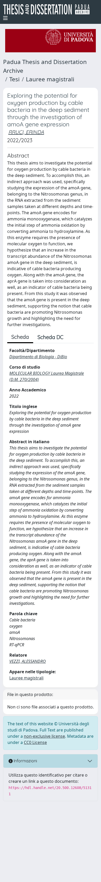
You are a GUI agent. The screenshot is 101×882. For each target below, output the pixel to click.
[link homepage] (48, 9)
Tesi (14, 79)
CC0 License (35, 742)
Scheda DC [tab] (50, 337)
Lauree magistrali (50, 79)
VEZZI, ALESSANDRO (27, 661)
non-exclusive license (44, 736)
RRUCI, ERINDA (26, 132)
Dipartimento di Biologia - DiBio (38, 357)
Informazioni (25, 760)
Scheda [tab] (20, 337)
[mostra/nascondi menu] (5, 18)
